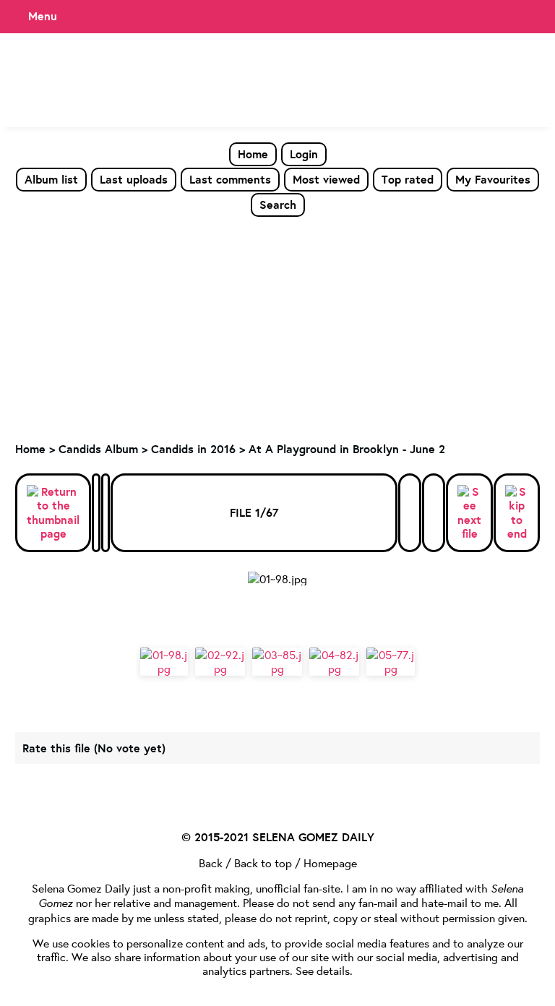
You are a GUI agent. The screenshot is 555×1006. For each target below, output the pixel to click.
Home (253, 154)
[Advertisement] (277, 326)
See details (323, 970)
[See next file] (469, 513)
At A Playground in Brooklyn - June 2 (347, 449)
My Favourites (492, 179)
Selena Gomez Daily (81, 887)
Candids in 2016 (193, 449)
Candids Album (98, 449)
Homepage (330, 862)
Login (304, 154)
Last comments (230, 179)
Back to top (263, 862)
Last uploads (134, 179)
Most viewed (326, 179)
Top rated (408, 179)
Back (211, 862)
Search (277, 204)
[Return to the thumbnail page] (53, 513)
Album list (51, 179)
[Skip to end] (516, 513)
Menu (42, 16)
